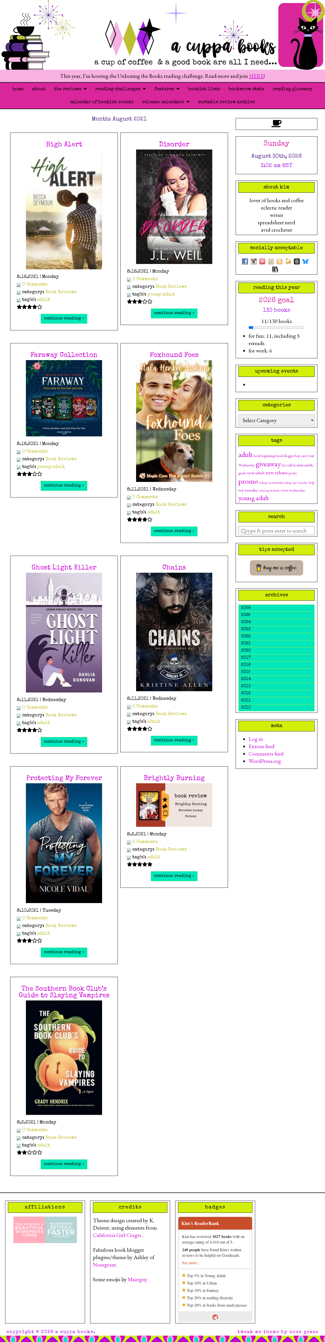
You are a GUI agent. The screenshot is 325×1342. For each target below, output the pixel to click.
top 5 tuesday (299, 483)
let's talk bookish (292, 465)
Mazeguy (138, 1279)
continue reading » (64, 319)
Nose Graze (304, 1332)
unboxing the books (269, 490)
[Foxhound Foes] (174, 421)
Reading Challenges (119, 89)
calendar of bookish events (102, 102)
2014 (246, 679)
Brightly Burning (174, 778)
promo (248, 481)
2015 (245, 672)
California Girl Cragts (117, 1235)
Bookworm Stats (246, 89)
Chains (174, 568)
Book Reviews (60, 292)
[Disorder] (174, 207)
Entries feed (261, 746)
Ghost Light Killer (64, 568)
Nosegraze (104, 1264)
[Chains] (174, 632)
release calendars (164, 102)
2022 (246, 637)
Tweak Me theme (258, 1332)
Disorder (174, 145)
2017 (246, 658)
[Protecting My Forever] (64, 843)
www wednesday (293, 490)
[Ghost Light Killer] (64, 632)
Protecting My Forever (64, 778)
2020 (246, 651)
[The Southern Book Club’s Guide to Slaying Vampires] (64, 1057)
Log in (256, 739)
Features (165, 89)
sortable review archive (226, 102)
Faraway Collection (64, 355)
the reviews (69, 89)
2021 (246, 644)
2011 (246, 701)
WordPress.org (265, 761)
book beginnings (264, 455)
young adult (161, 294)
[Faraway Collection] (64, 398)
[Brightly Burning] (174, 805)
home (18, 89)
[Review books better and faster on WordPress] (61, 1229)
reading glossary (293, 89)
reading (263, 482)
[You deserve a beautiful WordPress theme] (29, 1229)
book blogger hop (288, 455)
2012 (246, 693)
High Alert (64, 145)
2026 (246, 608)
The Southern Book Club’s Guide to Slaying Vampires (64, 992)
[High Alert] (64, 209)
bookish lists (204, 89)
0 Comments (34, 284)
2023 (246, 629)
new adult (256, 473)
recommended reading (279, 482)
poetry (293, 473)
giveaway (268, 464)
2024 (246, 622)
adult (43, 300)
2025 (245, 615)
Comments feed (266, 753)
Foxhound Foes (174, 355)
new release (277, 472)
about (38, 89)
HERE (256, 76)
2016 (246, 665)
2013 (246, 686)
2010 (246, 708)
